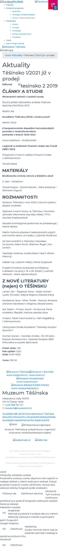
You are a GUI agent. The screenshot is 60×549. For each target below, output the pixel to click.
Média (52, 417)
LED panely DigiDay (34, 466)
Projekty (17, 420)
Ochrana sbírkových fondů (21, 34)
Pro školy (27, 417)
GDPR (45, 420)
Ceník (8, 40)
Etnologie (15, 27)
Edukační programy (15, 8)
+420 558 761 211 (14, 405)
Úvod (5, 413)
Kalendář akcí (15, 413)
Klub (35, 417)
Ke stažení (36, 420)
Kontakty (7, 420)
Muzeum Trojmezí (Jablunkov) (23, 18)
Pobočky (10, 5)
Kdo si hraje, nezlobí (15, 43)
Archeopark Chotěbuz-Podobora (23, 14)
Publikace (43, 417)
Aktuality (7, 417)
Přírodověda (16, 37)
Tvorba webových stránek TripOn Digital (22, 463)
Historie (15, 24)
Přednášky (11, 21)
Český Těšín (16, 11)
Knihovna (28, 413)
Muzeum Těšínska (44, 413)
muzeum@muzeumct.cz (18, 408)
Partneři (26, 420)
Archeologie (16, 31)
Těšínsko (17, 417)
